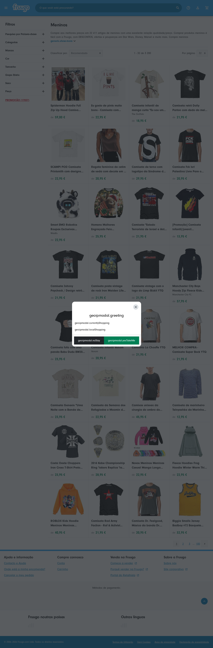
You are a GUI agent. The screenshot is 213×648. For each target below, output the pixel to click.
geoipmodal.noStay (89, 340)
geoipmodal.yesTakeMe (121, 340)
